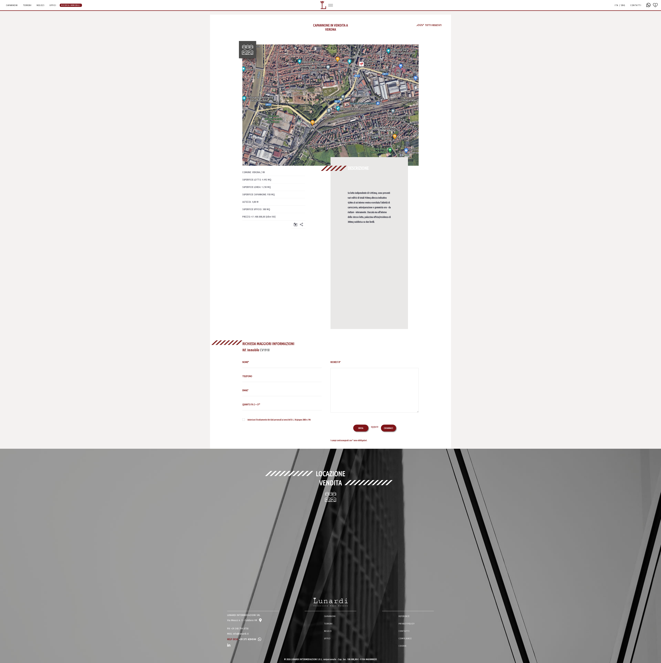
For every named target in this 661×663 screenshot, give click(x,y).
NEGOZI (40, 5)
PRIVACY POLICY (407, 624)
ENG (623, 5)
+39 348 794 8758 (240, 628)
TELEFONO (247, 376)
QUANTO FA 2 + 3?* (251, 404)
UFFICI (53, 5)
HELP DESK (241, 639)
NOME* (245, 362)
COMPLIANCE (405, 638)
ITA (616, 5)
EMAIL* (245, 390)
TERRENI (27, 5)
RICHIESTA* (335, 362)
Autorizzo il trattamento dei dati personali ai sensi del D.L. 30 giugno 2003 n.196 (279, 420)
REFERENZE (404, 616)
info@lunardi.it (241, 633)
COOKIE (402, 646)
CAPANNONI (12, 5)
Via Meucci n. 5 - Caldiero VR (242, 620)
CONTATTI (635, 5)
